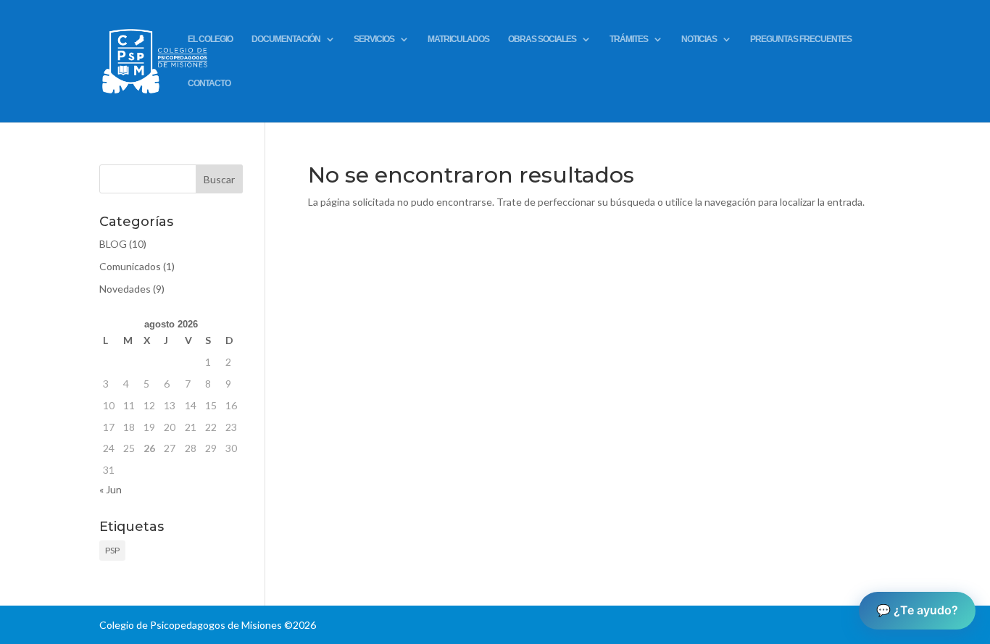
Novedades (125, 289)
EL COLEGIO (210, 39)
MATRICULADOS (458, 39)
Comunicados (130, 266)
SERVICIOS (374, 39)
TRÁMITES (629, 39)
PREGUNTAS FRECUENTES (801, 39)
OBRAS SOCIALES (542, 39)
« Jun (110, 489)
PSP (112, 550)
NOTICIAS (699, 39)
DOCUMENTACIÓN (285, 39)
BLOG (113, 244)
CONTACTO (209, 83)
